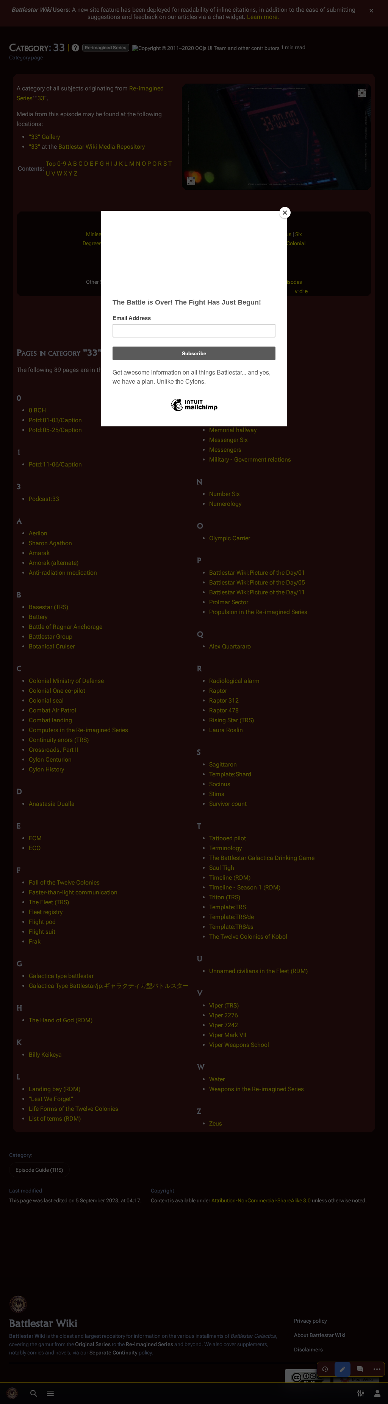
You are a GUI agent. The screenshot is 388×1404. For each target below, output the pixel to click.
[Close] (285, 212)
